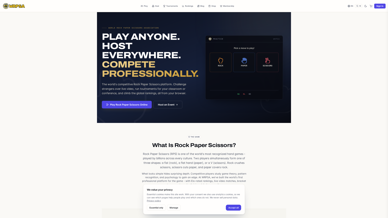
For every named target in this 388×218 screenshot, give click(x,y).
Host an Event (166, 104)
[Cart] (371, 6)
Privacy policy (154, 200)
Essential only (156, 207)
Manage (174, 207)
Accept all (233, 207)
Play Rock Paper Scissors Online (128, 104)
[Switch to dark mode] (365, 6)
